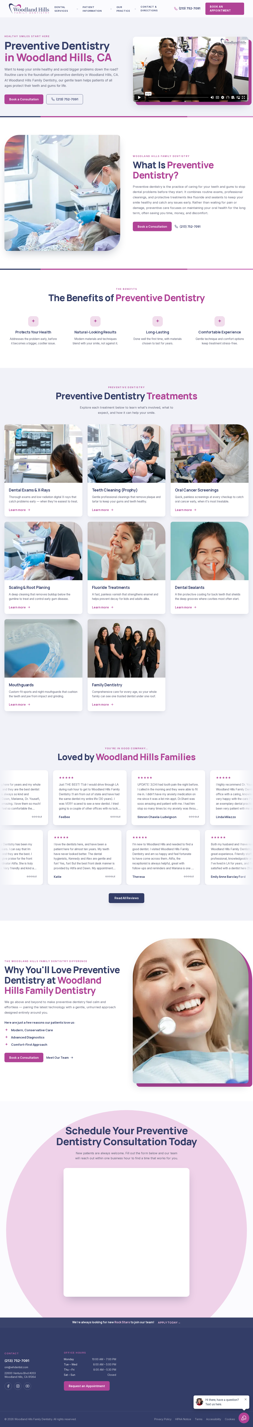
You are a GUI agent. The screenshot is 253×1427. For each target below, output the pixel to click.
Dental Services (61, 9)
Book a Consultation (24, 99)
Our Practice (123, 9)
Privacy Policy (163, 1419)
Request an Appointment (87, 1386)
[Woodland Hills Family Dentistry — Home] (29, 9)
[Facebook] (8, 1386)
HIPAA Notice (183, 1419)
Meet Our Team (57, 1058)
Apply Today (169, 1322)
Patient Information (92, 9)
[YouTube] (27, 1386)
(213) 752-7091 (189, 8)
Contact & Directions (149, 8)
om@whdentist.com (16, 1367)
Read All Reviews (126, 898)
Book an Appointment (220, 8)
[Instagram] (17, 1386)
